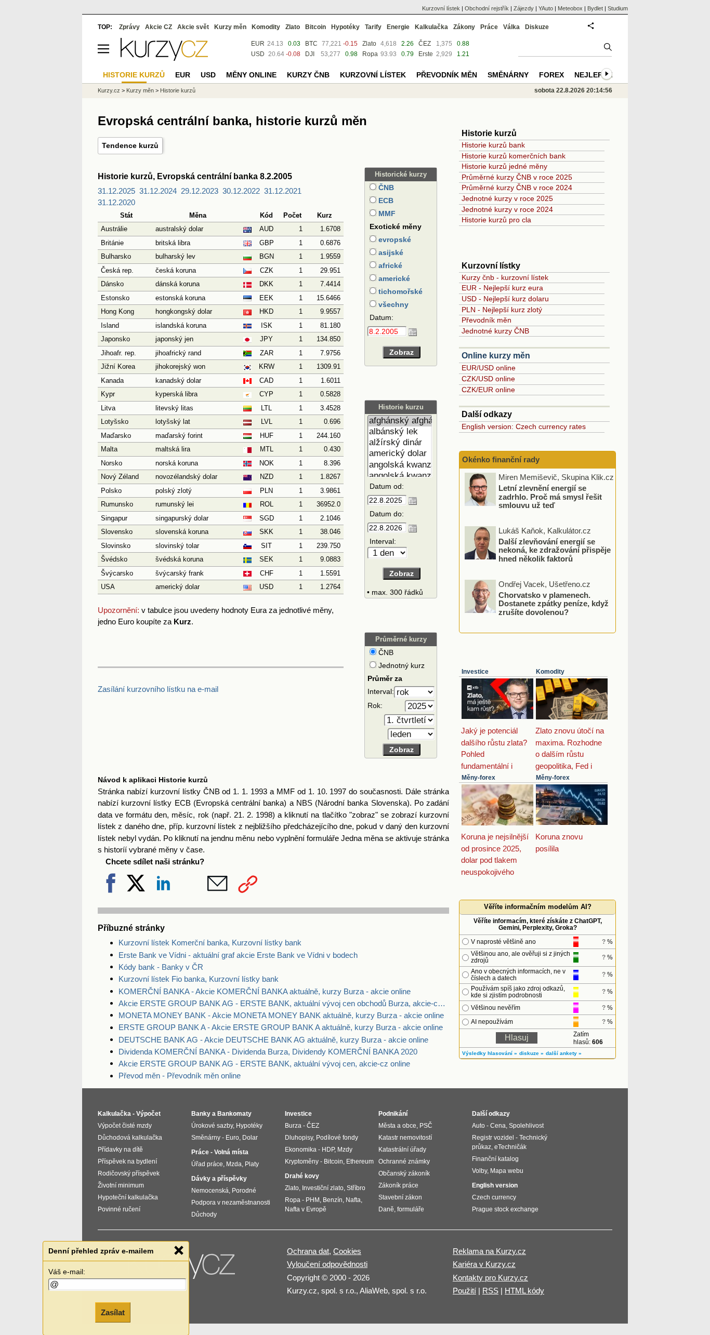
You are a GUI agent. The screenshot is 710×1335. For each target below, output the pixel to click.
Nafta (353, 1200)
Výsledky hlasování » (489, 1053)
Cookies (347, 1251)
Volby (479, 1170)
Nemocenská (210, 1190)
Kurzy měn (230, 27)
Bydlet (595, 8)
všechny (392, 304)
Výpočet (148, 1113)
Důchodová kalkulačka (130, 1137)
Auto (478, 1125)
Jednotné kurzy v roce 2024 (507, 209)
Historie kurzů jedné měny (504, 166)
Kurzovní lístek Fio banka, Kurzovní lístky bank (199, 978)
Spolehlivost (526, 1125)
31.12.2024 (158, 190)
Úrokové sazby (212, 1125)
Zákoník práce (398, 1185)
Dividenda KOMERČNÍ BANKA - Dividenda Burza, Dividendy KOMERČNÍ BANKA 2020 (268, 1051)
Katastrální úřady (402, 1149)
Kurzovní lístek (441, 8)
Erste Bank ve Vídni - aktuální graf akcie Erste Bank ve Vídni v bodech (238, 955)
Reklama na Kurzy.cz (489, 1251)
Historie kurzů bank (493, 145)
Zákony (464, 27)
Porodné (244, 1190)
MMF (386, 213)
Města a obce (397, 1125)
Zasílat (113, 1312)
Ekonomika (301, 1149)
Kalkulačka (431, 27)
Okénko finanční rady (501, 459)
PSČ (425, 1125)
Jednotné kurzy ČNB (495, 331)
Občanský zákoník (404, 1173)
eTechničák (510, 1147)
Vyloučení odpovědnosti (327, 1264)
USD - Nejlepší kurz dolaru (505, 299)
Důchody (204, 1214)
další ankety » (564, 1053)
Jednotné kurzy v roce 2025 (507, 198)
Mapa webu (506, 1170)
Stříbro (356, 1188)
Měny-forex (478, 777)
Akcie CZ (158, 27)
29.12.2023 (199, 190)
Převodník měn (486, 320)
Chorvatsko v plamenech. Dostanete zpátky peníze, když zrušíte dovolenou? (553, 603)
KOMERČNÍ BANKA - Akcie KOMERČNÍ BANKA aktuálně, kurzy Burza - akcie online (265, 991)
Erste (425, 54)
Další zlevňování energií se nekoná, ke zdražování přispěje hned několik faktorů (554, 550)
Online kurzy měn (496, 355)
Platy (252, 1164)
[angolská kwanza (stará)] (400, 476)
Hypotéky (345, 27)
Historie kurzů (177, 90)
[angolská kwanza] (400, 465)
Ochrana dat (308, 1251)
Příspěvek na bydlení (127, 1161)
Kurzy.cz (109, 90)
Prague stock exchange (505, 1209)
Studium (618, 8)
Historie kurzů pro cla (496, 220)
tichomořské (399, 291)
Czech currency (494, 1197)
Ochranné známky (404, 1161)
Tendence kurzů (130, 145)
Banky (201, 1113)
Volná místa (231, 1152)
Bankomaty (234, 1113)
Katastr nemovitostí (405, 1137)
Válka (511, 27)
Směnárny (508, 75)
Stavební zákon (400, 1197)
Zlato (369, 43)
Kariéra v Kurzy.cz (484, 1264)
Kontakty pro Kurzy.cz (490, 1277)
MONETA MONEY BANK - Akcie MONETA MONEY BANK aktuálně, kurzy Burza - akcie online (281, 1015)
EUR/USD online (489, 368)
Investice (475, 671)
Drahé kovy (302, 1176)
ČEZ (424, 43)
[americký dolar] (400, 453)
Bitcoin (315, 27)
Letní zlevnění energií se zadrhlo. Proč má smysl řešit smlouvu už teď (550, 497)
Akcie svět (193, 27)
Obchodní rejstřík (487, 8)
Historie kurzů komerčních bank (514, 156)
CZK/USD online (488, 379)
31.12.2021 (282, 190)
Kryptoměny (302, 1161)
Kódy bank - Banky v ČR (161, 967)
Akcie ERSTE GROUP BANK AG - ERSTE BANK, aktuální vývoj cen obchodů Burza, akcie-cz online (284, 1003)
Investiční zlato (323, 1188)
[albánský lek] (400, 431)
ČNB (385, 187)
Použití (464, 1290)
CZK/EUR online (488, 389)
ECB (384, 200)
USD (258, 54)
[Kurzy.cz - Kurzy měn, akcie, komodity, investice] (164, 58)
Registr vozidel (493, 1137)
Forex (551, 75)
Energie (398, 27)
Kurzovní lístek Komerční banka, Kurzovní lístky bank (210, 942)
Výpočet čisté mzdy (125, 1125)
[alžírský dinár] (400, 442)
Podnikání (392, 1113)
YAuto (545, 8)
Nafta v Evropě (305, 1209)
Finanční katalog (495, 1159)
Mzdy (344, 1149)
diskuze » (531, 1053)
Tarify (373, 27)
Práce (489, 27)
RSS (490, 1290)
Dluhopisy (299, 1137)
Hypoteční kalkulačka (128, 1197)
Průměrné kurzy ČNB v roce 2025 (517, 177)
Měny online (251, 75)
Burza (293, 1125)
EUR (258, 43)
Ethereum (360, 1161)
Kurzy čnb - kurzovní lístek (505, 277)
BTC (311, 43)
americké (393, 278)
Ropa (370, 54)
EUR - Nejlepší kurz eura (502, 288)
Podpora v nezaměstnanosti (230, 1202)
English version (495, 1185)
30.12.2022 (241, 190)
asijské (389, 252)
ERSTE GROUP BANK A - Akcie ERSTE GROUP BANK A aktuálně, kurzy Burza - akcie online (281, 1027)
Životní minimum (121, 1185)
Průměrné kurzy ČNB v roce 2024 (517, 187)
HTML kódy (524, 1290)
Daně (386, 1209)
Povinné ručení (119, 1209)
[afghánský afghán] (400, 421)
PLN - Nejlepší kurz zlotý (502, 309)
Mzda (234, 1164)
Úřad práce (207, 1164)
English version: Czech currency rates (524, 426)
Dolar (250, 1137)
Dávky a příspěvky (219, 1178)
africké (389, 265)
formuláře (410, 1209)
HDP (328, 1149)
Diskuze (537, 27)
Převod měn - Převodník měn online (180, 1075)
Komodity (550, 671)
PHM (313, 1200)
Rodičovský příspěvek (129, 1173)
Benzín (333, 1200)
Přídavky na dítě (120, 1149)
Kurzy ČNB (308, 75)
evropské (393, 239)
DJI (309, 54)
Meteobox (570, 8)
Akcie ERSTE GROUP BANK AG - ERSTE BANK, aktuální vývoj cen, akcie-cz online (264, 1063)
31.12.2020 (116, 202)
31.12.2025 (116, 190)
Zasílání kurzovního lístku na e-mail (158, 689)
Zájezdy (524, 8)
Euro (232, 1137)
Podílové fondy (337, 1137)
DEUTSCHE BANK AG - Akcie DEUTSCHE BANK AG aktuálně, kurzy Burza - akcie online (273, 1039)
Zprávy (129, 27)
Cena (498, 1125)
